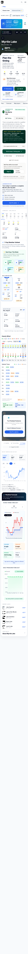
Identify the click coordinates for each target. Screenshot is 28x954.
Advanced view (17, 10)
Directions (9, 88)
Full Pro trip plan (15, 160)
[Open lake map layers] (17, 32)
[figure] (14, 525)
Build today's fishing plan (13, 151)
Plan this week (20, 156)
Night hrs (16, 341)
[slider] (14, 360)
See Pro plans (13, 203)
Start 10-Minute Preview (14, 428)
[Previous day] (5, 507)
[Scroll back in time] (2, 352)
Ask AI (21, 88)
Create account (18, 171)
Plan (2, 103)
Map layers (17, 103)
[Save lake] (25, 32)
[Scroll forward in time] (25, 352)
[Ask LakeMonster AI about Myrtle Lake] (24, 79)
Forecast (8, 103)
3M (3, 463)
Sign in (9, 171)
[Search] (21, 2)
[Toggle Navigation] (25, 2)
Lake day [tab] (20, 118)
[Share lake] (21, 32)
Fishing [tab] (9, 118)
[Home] (2, 2)
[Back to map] (2, 38)
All (14, 463)
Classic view (6, 10)
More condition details (7, 99)
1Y (11, 463)
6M (7, 463)
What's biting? (9, 156)
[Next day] (22, 507)
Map (4, 6)
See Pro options (14, 432)
